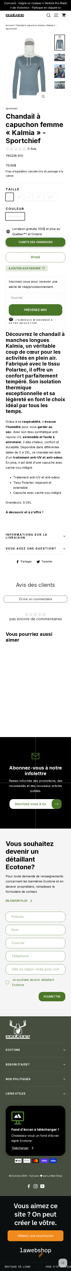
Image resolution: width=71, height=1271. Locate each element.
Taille (13, 189)
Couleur (15, 209)
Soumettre (52, 996)
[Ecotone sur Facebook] (29, 1185)
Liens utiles (15, 1093)
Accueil (10, 25)
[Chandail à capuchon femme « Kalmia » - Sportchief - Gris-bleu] (6, 718)
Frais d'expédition (16, 171)
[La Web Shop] (35, 1252)
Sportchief (11, 108)
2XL (50, 197)
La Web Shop (54, 1175)
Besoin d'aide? (18, 1064)
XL (39, 197)
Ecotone (13, 1049)
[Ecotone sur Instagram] (36, 1185)
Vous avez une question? (31, 548)
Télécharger (20, 1148)
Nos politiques (18, 1079)
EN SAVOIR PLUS (16, 900)
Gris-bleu (15, 216)
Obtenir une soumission (36, 1235)
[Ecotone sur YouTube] (42, 1185)
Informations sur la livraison (27, 536)
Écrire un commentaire (35, 599)
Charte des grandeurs (36, 242)
